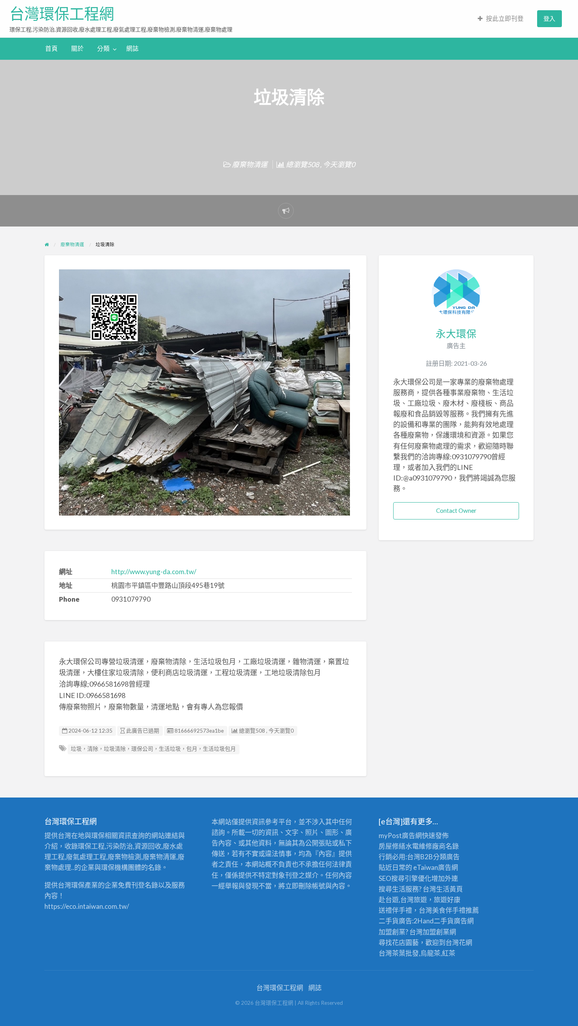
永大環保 (456, 333)
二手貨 (444, 921)
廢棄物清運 (249, 164)
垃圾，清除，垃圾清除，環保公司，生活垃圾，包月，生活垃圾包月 (153, 749)
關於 (77, 48)
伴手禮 (455, 910)
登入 (549, 18)
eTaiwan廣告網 (435, 867)
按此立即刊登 (505, 18)
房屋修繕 (392, 846)
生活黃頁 (449, 889)
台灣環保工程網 (61, 13)
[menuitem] (500, 19)
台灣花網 (458, 942)
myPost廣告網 (400, 835)
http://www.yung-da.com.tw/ (153, 571)
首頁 (51, 48)
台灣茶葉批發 (399, 953)
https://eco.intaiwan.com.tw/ (86, 906)
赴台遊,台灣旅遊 (403, 899)
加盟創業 (436, 932)
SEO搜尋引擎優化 (405, 878)
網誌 (132, 48)
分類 (103, 48)
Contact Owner (456, 510)
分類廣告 (446, 857)
